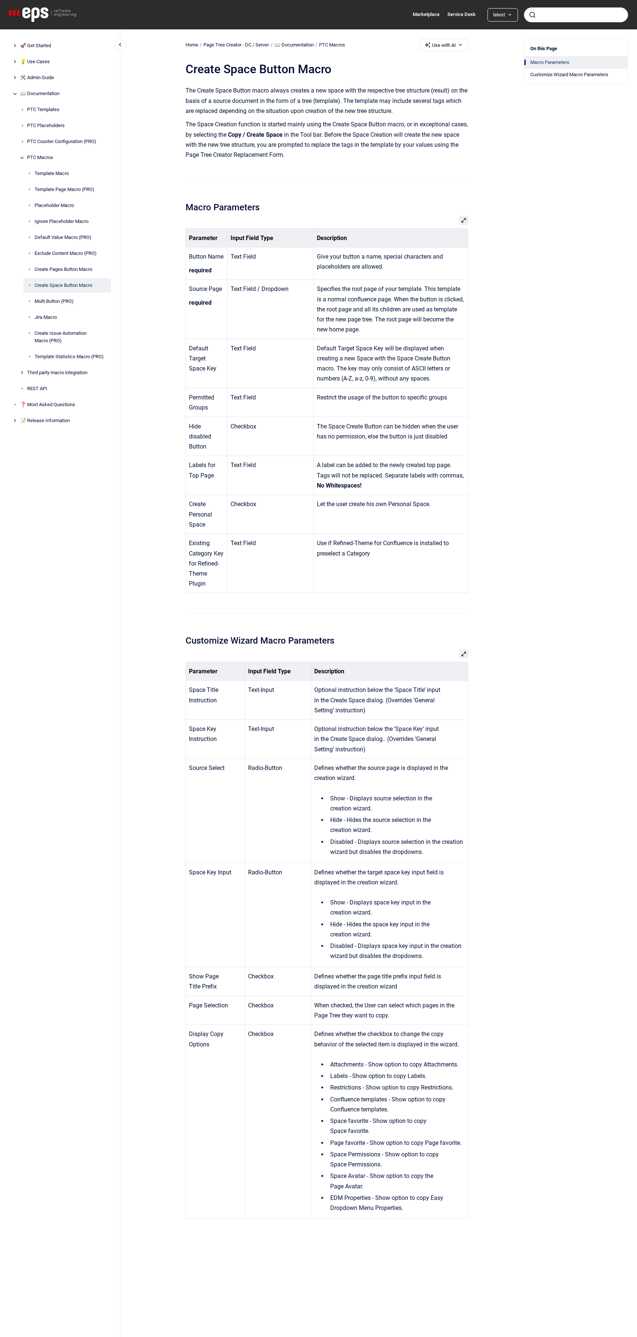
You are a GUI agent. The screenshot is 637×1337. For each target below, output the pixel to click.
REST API (37, 388)
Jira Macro (46, 317)
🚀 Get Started (35, 46)
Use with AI (444, 45)
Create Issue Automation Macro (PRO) (61, 337)
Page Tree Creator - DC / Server (236, 45)
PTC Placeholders (46, 126)
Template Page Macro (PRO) (64, 189)
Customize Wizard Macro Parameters (569, 74)
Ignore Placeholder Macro (62, 221)
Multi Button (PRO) (54, 301)
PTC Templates (43, 110)
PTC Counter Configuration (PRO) (61, 142)
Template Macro (52, 174)
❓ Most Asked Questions (47, 404)
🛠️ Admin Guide (37, 78)
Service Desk (461, 14)
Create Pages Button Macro (63, 269)
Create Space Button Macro (63, 285)
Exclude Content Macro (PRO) (66, 253)
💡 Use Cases (35, 62)
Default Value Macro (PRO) (63, 237)
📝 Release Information (45, 420)
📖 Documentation (39, 94)
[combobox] (576, 15)
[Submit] (532, 15)
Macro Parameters (549, 62)
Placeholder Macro (54, 205)
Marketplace (426, 14)
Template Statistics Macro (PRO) (69, 356)
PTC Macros (40, 158)
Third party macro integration (57, 372)
